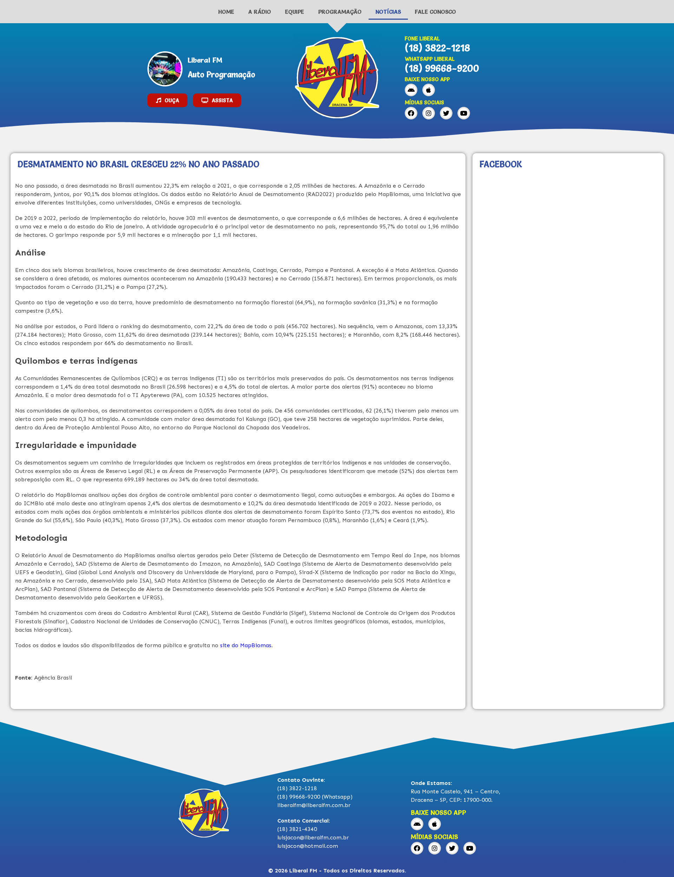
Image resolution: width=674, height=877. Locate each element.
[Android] (411, 90)
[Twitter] (446, 113)
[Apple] (428, 90)
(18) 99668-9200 (442, 68)
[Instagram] (428, 113)
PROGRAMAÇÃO (340, 11)
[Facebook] (411, 113)
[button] (167, 100)
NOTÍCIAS (388, 11)
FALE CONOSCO (435, 11)
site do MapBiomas (245, 645)
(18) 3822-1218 (437, 48)
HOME (226, 11)
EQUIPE (294, 11)
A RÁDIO (259, 11)
